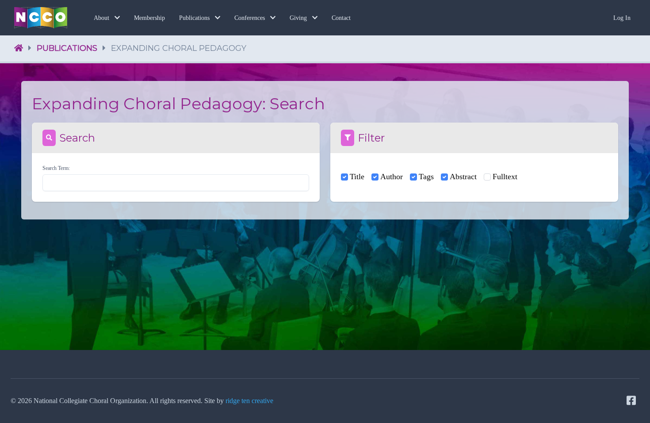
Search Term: (56, 168)
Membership (149, 18)
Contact (341, 18)
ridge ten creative (249, 400)
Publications (67, 48)
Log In (622, 18)
